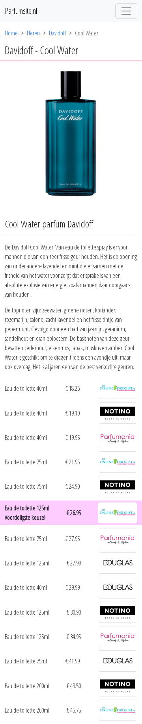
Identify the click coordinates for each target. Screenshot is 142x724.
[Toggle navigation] (126, 11)
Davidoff (57, 33)
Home (11, 33)
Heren (33, 33)
